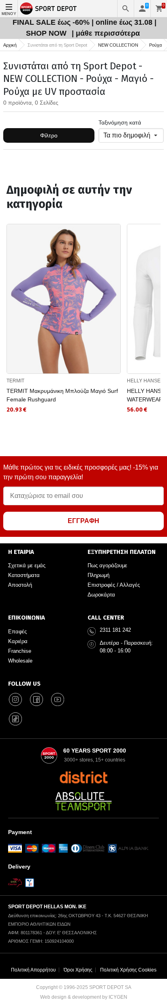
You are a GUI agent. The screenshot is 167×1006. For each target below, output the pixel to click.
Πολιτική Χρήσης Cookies (128, 970)
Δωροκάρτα (101, 595)
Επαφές (17, 631)
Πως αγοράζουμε (107, 565)
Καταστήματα (24, 575)
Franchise (19, 651)
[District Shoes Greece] (83, 777)
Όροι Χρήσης (78, 970)
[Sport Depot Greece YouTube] (57, 699)
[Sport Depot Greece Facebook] (36, 699)
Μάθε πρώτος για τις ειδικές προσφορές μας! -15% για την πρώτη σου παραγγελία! (80, 472)
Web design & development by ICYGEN (83, 997)
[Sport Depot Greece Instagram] (15, 699)
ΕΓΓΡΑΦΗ (83, 520)
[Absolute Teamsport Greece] (83, 801)
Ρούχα (155, 45)
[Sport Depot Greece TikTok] (15, 719)
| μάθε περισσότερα (106, 33)
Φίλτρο (49, 135)
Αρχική (10, 45)
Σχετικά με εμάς (26, 565)
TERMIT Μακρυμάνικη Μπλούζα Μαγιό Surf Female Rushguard (62, 395)
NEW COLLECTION (118, 45)
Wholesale (20, 661)
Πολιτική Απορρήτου (33, 970)
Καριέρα (18, 641)
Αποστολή (20, 585)
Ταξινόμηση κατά (119, 122)
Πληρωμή (98, 575)
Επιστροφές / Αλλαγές (114, 585)
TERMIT (15, 381)
